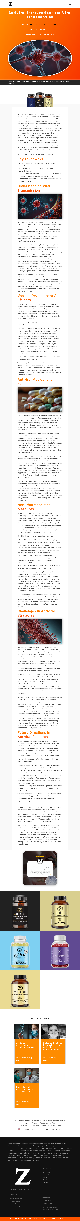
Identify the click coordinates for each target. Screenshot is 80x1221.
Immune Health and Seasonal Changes (44, 24)
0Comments (40, 29)
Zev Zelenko (23, 1058)
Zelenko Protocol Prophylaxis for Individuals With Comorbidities (53, 1046)
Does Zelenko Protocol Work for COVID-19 (24, 1089)
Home (10, 81)
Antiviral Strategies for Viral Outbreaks (25, 1045)
